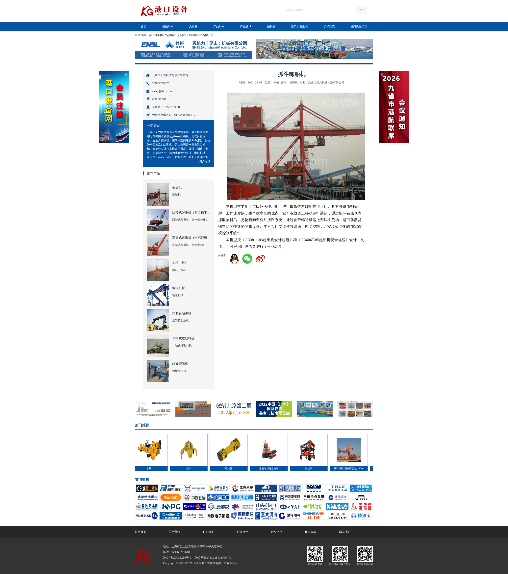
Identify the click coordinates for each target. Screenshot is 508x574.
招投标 (271, 26)
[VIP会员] (114, 73)
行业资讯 (245, 26)
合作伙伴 (242, 531)
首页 (143, 26)
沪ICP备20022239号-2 (177, 557)
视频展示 (167, 26)
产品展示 (218, 26)
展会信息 (276, 531)
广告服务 (208, 531)
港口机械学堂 (358, 26)
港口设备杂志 (299, 26)
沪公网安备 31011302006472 (213, 557)
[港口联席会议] (394, 73)
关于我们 (174, 531)
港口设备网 (156, 35)
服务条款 (310, 531)
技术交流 (329, 26)
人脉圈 (193, 26)
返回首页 (140, 531)
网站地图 (344, 531)
